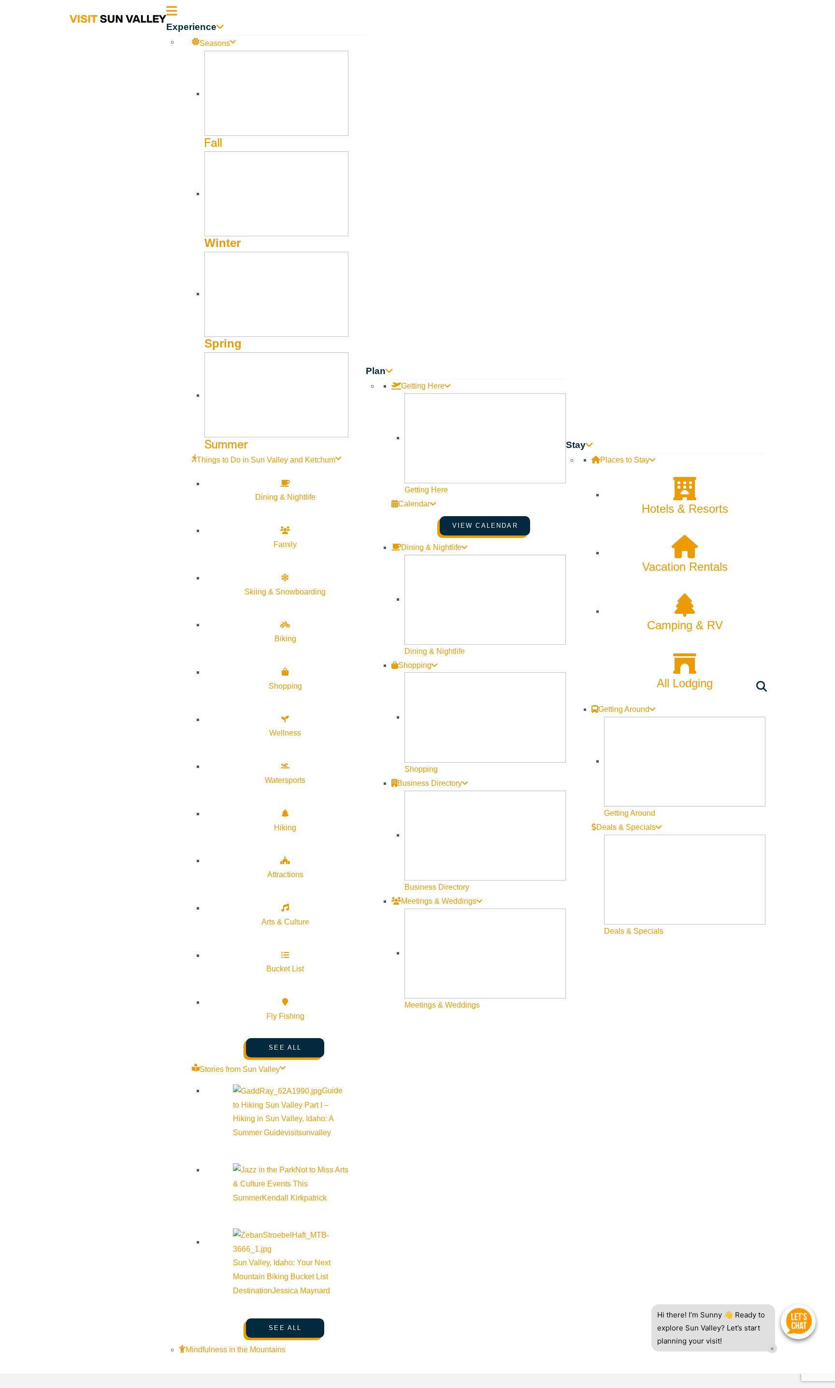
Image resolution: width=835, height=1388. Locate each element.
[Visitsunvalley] (763, 688)
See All (285, 1047)
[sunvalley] (118, 17)
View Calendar (485, 525)
